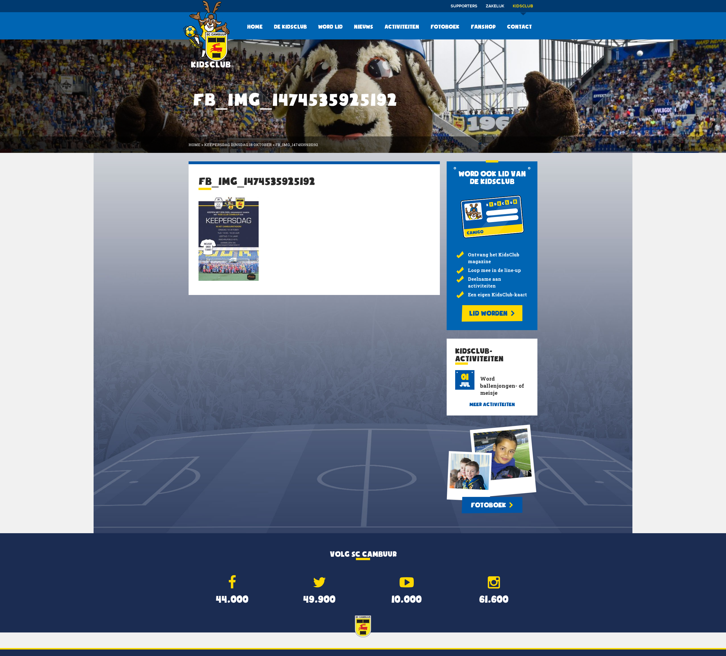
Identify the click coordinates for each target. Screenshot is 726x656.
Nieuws (363, 26)
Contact (519, 26)
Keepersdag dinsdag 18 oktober (238, 144)
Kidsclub (523, 6)
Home (255, 26)
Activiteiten (402, 26)
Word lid (330, 26)
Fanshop (483, 26)
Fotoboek (444, 26)
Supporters (464, 6)
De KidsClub (290, 26)
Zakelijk (495, 6)
